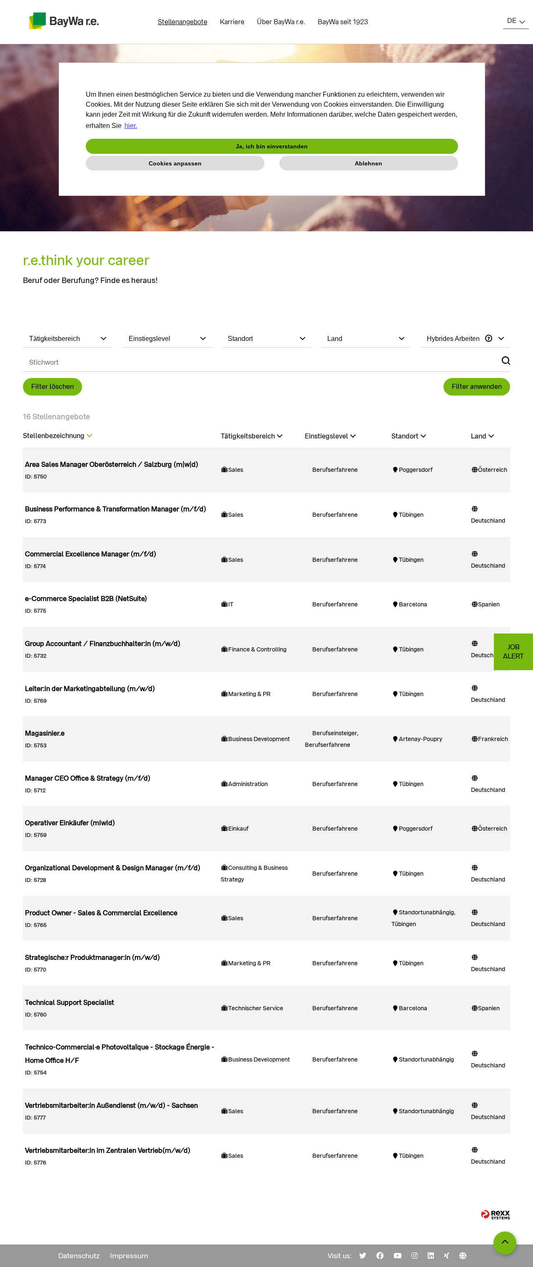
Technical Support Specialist (69, 1002)
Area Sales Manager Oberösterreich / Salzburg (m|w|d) (111, 464)
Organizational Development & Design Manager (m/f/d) (112, 868)
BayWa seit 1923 (343, 22)
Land (478, 436)
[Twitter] (362, 1255)
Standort (404, 436)
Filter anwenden (477, 386)
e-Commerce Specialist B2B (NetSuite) (86, 598)
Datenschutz (79, 1255)
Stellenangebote (182, 22)
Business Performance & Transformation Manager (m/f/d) (115, 509)
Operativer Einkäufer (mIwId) (70, 823)
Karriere (232, 22)
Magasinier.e (45, 733)
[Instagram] (414, 1255)
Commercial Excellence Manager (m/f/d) (90, 554)
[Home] (462, 1255)
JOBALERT (513, 652)
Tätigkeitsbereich (248, 436)
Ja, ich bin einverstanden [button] (272, 146)
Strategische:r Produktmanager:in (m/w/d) (92, 957)
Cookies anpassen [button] (175, 163)
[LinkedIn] (431, 1255)
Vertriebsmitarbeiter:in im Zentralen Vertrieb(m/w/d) (107, 1150)
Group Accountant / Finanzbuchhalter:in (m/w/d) (102, 643)
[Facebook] (380, 1255)
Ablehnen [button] (368, 163)
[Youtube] (397, 1255)
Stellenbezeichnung (54, 435)
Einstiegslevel (326, 436)
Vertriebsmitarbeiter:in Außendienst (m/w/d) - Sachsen (111, 1105)
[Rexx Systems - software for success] (495, 1214)
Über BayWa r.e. (281, 22)
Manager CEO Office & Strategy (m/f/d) (87, 778)
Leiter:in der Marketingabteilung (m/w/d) (90, 688)
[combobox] (516, 21)
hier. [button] (131, 125)
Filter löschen (52, 386)
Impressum (129, 1255)
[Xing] (446, 1255)
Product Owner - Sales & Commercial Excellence (101, 913)
